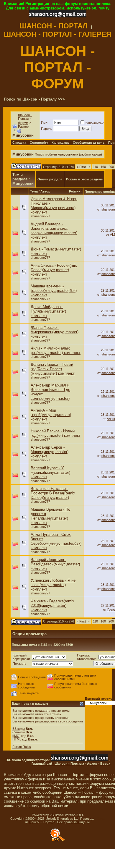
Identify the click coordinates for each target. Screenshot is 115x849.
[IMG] (16, 736)
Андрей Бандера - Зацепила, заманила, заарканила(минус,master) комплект (54, 231)
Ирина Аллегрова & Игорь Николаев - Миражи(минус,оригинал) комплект (54, 205)
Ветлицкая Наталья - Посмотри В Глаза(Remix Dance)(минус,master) (53, 493)
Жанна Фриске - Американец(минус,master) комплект (54, 332)
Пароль (46, 128)
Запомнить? (94, 123)
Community (39, 142)
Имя (44, 122)
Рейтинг (75, 191)
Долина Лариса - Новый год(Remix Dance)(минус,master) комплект (53, 369)
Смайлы (18, 732)
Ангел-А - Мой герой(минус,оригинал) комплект (51, 414)
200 (111, 167)
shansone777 (40, 216)
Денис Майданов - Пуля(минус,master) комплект (48, 311)
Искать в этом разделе (84, 179)
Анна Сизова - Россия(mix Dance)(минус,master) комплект (54, 269)
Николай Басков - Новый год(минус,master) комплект (55, 433)
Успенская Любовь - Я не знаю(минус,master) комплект (53, 584)
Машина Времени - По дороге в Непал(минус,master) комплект (50, 516)
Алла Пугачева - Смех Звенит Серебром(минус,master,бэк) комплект (56, 541)
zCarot (100, 818)
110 (95, 167)
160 (103, 167)
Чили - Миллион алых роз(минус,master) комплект (55, 350)
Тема (34, 191)
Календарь (60, 142)
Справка (19, 142)
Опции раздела (49, 179)
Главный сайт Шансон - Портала (58, 763)
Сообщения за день (89, 142)
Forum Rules (21, 746)
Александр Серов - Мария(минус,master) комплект (49, 451)
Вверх (105, 763)
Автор (45, 191)
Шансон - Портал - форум (25, 118)
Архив (92, 763)
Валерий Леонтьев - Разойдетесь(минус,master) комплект (55, 564)
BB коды (18, 728)
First (81, 167)
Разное (23, 126)
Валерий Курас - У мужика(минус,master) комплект (50, 472)
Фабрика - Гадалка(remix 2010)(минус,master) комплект (52, 605)
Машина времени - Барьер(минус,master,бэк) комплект (54, 290)
